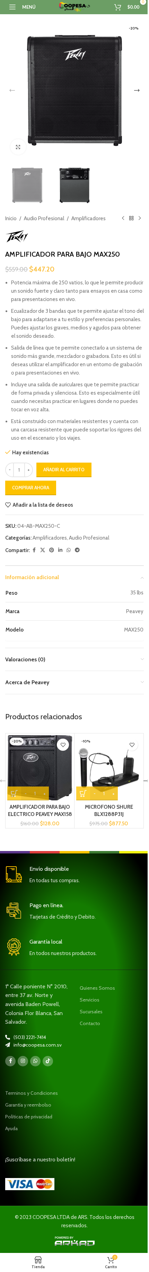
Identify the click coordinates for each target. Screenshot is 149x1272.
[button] (12, 90)
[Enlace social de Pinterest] (51, 550)
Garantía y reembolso (28, 1105)
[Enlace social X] (42, 550)
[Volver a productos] (131, 218)
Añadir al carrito (64, 469)
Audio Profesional (44, 218)
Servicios (89, 1000)
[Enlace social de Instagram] (23, 1061)
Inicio (11, 218)
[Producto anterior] (123, 218)
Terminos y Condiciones (31, 1093)
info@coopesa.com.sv (38, 1045)
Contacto (90, 1023)
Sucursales (91, 1011)
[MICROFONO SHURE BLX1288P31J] (108, 767)
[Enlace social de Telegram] (77, 550)
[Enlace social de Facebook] (34, 550)
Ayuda (11, 1128)
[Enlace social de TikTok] (48, 1061)
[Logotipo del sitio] (74, 6)
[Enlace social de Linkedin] (60, 550)
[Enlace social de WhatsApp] (68, 550)
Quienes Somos (97, 988)
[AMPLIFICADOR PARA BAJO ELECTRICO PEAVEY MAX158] (39, 767)
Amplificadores (88, 218)
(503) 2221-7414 (30, 1037)
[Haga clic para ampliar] (18, 147)
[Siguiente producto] (139, 218)
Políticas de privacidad (28, 1117)
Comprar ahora (30, 487)
